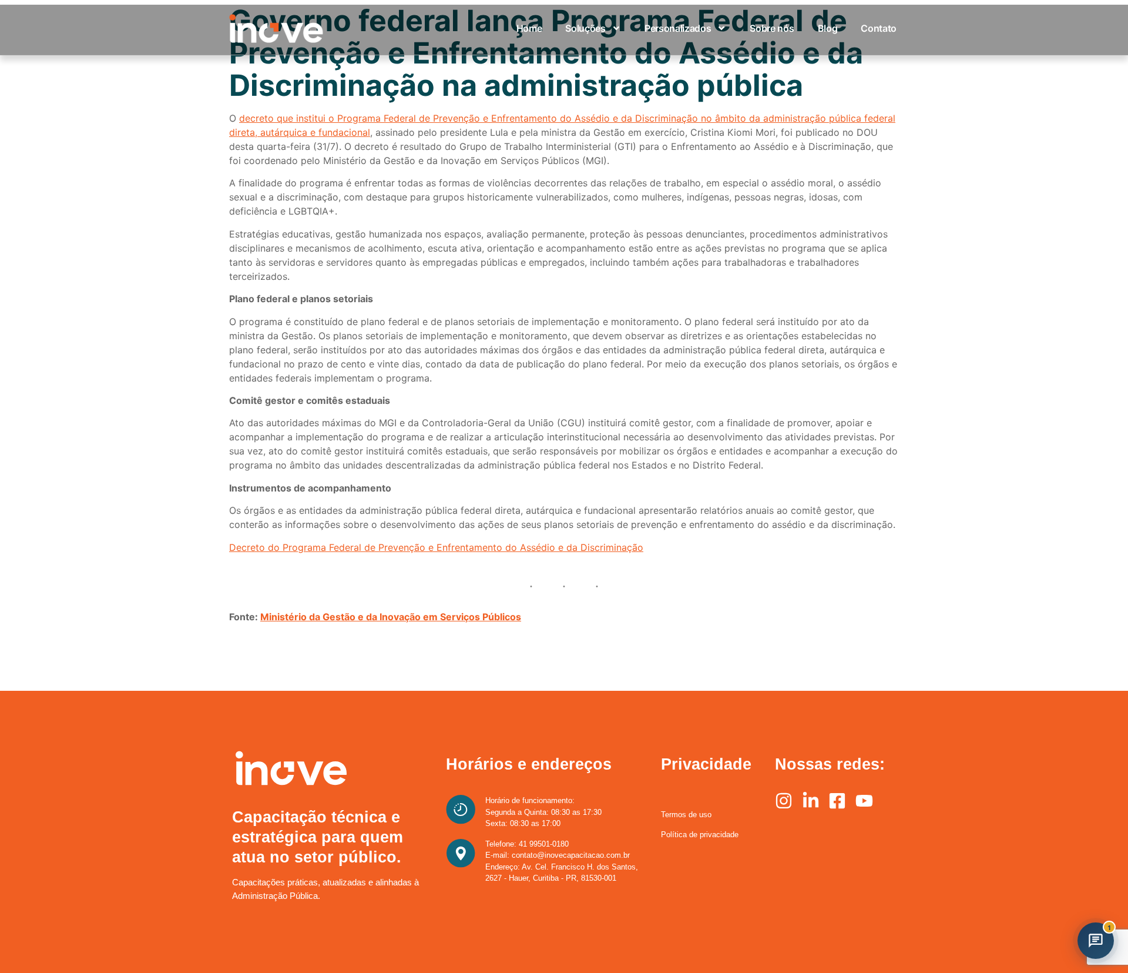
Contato (879, 28)
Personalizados (677, 28)
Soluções (585, 28)
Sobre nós (772, 28)
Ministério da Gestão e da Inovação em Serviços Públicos (390, 617)
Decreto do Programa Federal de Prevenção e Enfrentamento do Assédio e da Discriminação (436, 547)
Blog (828, 28)
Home (529, 28)
